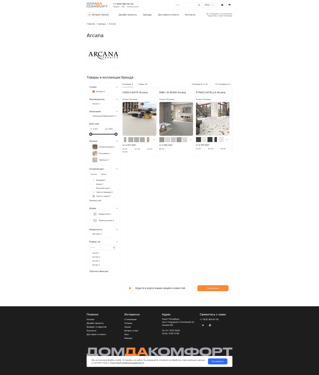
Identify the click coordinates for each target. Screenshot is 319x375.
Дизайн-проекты (128, 14)
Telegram (116, 6)
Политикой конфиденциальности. (127, 363)
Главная (91, 24)
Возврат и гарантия (96, 327)
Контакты (190, 14)
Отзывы (128, 323)
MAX (123, 6)
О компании (130, 319)
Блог (126, 334)
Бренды (147, 14)
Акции (127, 327)
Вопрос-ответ (131, 330)
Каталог (91, 319)
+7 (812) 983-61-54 (123, 4)
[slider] (90, 134)
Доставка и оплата (168, 14)
